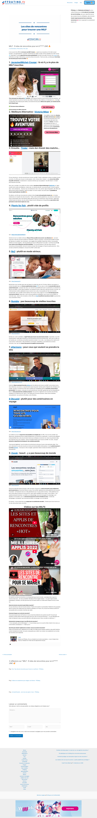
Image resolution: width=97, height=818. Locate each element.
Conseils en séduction (24, 763)
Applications (24, 753)
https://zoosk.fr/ (15, 485)
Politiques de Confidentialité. (53, 795)
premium (16, 447)
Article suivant (63, 654)
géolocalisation (24, 771)
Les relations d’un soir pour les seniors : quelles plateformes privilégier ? (72, 759)
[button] (89, 3)
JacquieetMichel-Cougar (24, 62)
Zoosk (14, 453)
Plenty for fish (18, 205)
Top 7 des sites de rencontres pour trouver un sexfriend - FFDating (27, 669)
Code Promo (25, 760)
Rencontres (70, 2)
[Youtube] (10, 644)
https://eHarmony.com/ (17, 382)
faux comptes (24, 768)
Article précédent (7, 654)
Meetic (24, 774)
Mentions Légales (41, 795)
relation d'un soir (25, 777)
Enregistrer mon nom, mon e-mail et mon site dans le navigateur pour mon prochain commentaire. (33, 731)
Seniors (24, 781)
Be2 (13, 251)
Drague (76, 2)
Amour (24, 750)
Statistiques (24, 785)
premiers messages (24, 776)
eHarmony (16, 347)
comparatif (24, 761)
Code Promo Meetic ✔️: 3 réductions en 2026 (72, 763)
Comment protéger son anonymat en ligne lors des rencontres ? (72, 756)
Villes (24, 789)
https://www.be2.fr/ (16, 281)
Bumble (15, 301)
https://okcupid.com (16, 431)
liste (37, 296)
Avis (81, 2)
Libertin (24, 772)
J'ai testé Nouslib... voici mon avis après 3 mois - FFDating (25, 692)
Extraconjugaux (24, 766)
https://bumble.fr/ (16, 333)
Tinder (24, 148)
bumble (24, 758)
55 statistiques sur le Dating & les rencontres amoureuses (72, 753)
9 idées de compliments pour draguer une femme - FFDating (26, 680)
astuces (24, 755)
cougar (55, 55)
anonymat (24, 751)
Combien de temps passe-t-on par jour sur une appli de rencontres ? (72, 750)
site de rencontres (24, 784)
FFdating (25, 769)
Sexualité (24, 782)
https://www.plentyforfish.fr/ (19, 234)
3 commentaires (12, 48)
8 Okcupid (14, 399)
